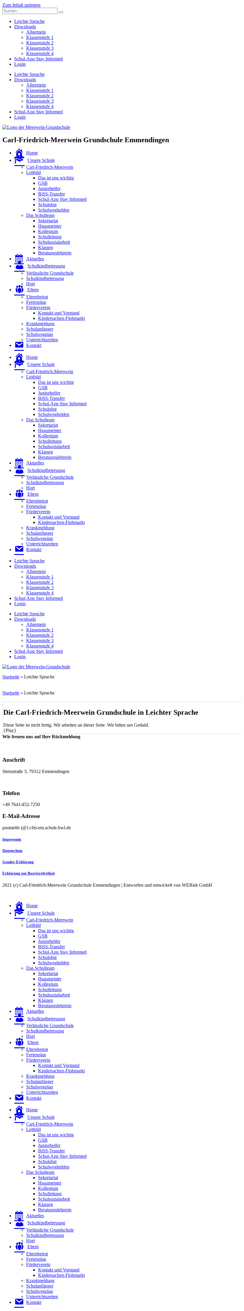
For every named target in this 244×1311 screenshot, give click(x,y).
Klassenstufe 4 (40, 53)
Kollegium (48, 231)
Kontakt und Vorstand (58, 312)
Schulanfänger (39, 328)
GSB (43, 183)
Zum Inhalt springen (21, 4)
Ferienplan (36, 302)
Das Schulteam (40, 215)
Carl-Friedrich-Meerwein (49, 167)
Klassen (45, 247)
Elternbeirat (37, 296)
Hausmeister (49, 226)
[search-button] (61, 12)
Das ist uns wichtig (56, 177)
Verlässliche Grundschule (50, 273)
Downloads (25, 26)
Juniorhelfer (49, 188)
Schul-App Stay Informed (38, 58)
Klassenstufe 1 (40, 37)
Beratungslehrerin (54, 252)
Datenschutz (12, 850)
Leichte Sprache (29, 21)
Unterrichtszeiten (42, 339)
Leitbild (33, 172)
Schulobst (47, 204)
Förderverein (38, 307)
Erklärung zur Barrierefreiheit (28, 873)
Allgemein (36, 32)
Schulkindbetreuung (45, 278)
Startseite (10, 676)
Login (20, 64)
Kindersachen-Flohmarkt (61, 318)
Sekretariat (48, 220)
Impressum (11, 839)
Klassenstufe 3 (40, 48)
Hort (30, 283)
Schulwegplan (39, 334)
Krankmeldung (40, 323)
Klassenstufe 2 (40, 42)
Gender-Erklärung (18, 862)
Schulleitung (50, 236)
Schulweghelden (53, 209)
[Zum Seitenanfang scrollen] (4, 895)
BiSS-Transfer (51, 193)
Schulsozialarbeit (54, 242)
